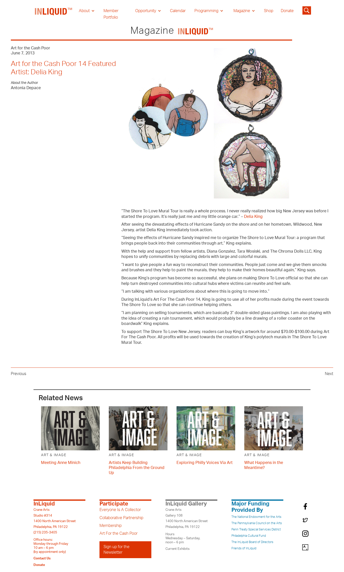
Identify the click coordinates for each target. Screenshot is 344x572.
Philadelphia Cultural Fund (248, 535)
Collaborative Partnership (121, 518)
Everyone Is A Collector (120, 510)
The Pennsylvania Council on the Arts (256, 523)
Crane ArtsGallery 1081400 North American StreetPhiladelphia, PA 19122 (186, 518)
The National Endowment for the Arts (256, 516)
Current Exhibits (177, 548)
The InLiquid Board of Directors (252, 542)
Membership (110, 526)
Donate (287, 11)
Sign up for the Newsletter (116, 549)
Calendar (178, 11)
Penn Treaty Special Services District (256, 529)
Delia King (253, 217)
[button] (87, 11)
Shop (268, 11)
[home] (53, 14)
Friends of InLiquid (243, 548)
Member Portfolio (111, 14)
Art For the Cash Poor (118, 533)
